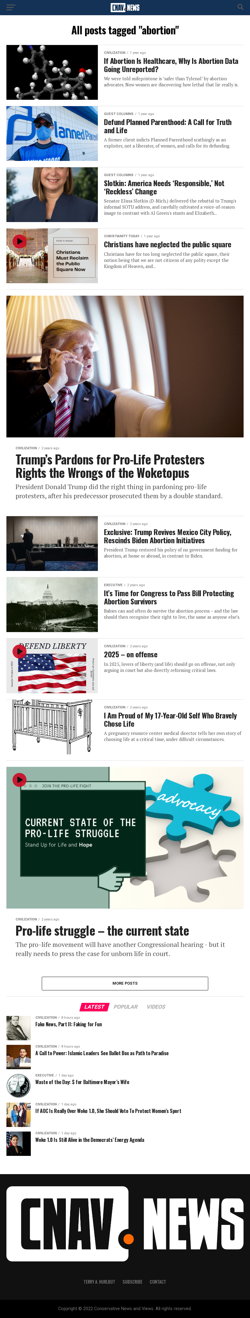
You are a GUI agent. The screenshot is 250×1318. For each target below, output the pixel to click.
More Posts (125, 983)
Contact (158, 1281)
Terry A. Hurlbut (99, 1281)
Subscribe (132, 1281)
